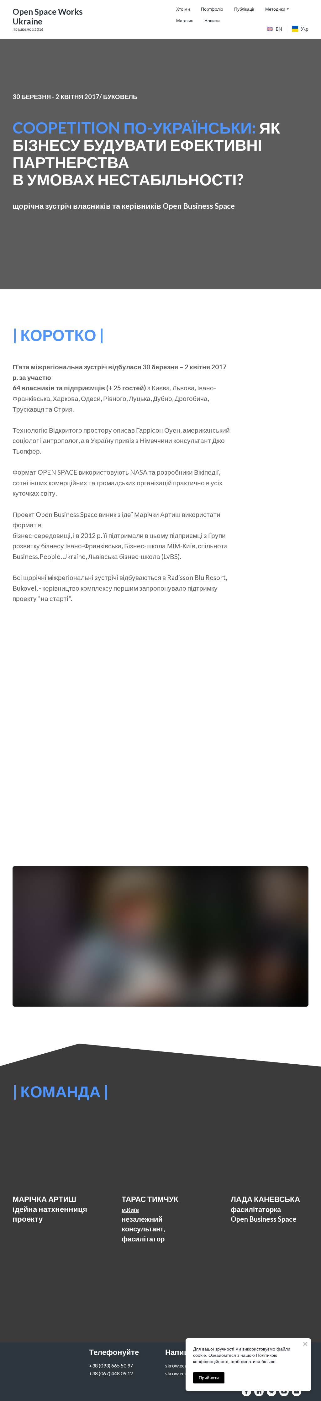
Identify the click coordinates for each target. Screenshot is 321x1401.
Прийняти (209, 1377)
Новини (212, 20)
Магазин (184, 20)
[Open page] (270, 29)
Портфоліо (212, 9)
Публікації (244, 9)
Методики (275, 9)
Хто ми (183, 9)
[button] (246, 1391)
